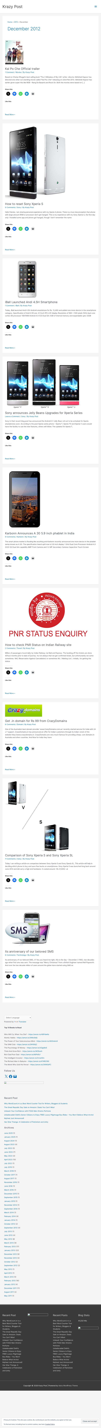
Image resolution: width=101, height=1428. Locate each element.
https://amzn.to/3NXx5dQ (27, 1038)
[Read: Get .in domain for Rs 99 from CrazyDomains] (23, 710)
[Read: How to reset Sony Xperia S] (35, 163)
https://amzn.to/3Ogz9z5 (37, 1048)
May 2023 (8, 1156)
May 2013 (8, 1239)
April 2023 (8, 1160)
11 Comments (10, 859)
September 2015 (10, 1197)
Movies (18, 72)
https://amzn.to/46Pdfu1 (30, 1054)
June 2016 (8, 1186)
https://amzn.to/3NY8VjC (27, 1044)
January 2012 (9, 1284)
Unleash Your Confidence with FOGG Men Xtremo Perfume (27, 1111)
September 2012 (10, 1265)
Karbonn (20, 537)
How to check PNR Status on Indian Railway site (38, 645)
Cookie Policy (50, 1424)
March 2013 (9, 1243)
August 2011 (9, 1292)
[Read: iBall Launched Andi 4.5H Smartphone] (27, 279)
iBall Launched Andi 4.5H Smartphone (31, 302)
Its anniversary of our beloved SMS (29, 951)
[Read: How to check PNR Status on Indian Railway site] (47, 615)
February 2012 (10, 1281)
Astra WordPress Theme (68, 1386)
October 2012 (9, 1262)
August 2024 (9, 1141)
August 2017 (9, 1178)
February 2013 (10, 1247)
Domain (20, 724)
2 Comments (10, 648)
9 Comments (10, 207)
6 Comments (10, 724)
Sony (19, 207)
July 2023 (8, 1148)
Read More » (10, 114)
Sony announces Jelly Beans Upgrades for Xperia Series (43, 413)
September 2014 (10, 1209)
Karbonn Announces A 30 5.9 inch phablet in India (39, 533)
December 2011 (10, 1288)
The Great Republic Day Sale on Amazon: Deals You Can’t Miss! (29, 1107)
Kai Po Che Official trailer (22, 69)
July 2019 (8, 1167)
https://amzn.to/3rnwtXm (34, 1058)
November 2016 (10, 1182)
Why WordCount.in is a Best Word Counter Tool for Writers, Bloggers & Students (35, 1104)
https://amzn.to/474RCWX (38, 1061)
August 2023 (9, 1144)
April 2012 (8, 1273)
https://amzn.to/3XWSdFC (40, 1065)
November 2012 (10, 1258)
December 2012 (10, 1254)
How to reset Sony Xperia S (24, 204)
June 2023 (8, 1152)
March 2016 (9, 1190)
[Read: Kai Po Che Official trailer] (14, 52)
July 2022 (8, 1163)
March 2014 (9, 1212)
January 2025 (9, 1137)
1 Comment (9, 72)
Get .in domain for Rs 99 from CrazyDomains (36, 721)
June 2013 (8, 1235)
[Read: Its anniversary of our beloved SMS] (27, 930)
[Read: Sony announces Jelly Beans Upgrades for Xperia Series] (43, 384)
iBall (17, 306)
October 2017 (9, 1175)
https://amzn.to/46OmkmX (47, 1041)
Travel (19, 648)
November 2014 (10, 1205)
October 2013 (9, 1224)
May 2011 (8, 1296)
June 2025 (8, 1133)
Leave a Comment (12, 416)
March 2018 (9, 1171)
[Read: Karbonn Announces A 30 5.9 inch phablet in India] (24, 499)
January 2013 (9, 1250)
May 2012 (8, 1269)
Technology (21, 955)
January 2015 (9, 1201)
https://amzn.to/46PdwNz (38, 1034)
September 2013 (10, 1228)
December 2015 (10, 1194)
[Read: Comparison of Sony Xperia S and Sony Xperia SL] (37, 816)
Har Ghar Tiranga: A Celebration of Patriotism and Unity (26, 1122)
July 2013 (8, 1231)
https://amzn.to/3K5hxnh (32, 1051)
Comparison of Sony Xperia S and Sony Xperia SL (39, 855)
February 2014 (10, 1216)
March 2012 (9, 1277)
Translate (22, 1022)
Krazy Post (12, 6)
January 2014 (9, 1220)
